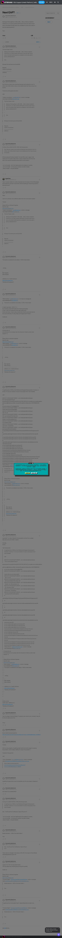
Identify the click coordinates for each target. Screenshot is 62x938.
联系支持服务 (41, 2)
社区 (47, 2)
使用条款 (22, 469)
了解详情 (33, 466)
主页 (6, 2)
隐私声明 (18, 469)
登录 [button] (55, 2)
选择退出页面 (31, 470)
